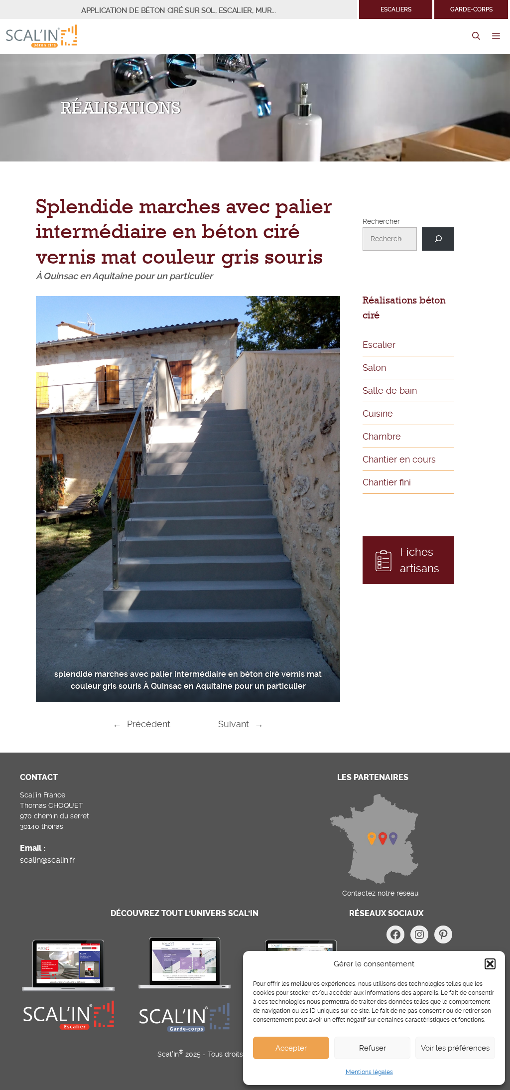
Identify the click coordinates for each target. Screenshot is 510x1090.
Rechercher (381, 221)
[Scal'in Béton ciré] (41, 36)
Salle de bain (390, 390)
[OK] (438, 239)
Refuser (372, 1048)
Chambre (382, 436)
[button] (490, 964)
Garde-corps (471, 9)
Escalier (379, 344)
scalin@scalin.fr (47, 860)
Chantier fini (387, 482)
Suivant (233, 724)
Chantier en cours (399, 459)
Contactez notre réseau (380, 893)
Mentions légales (369, 1072)
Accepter (291, 1048)
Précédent (148, 724)
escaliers (396, 9)
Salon (374, 367)
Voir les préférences (455, 1048)
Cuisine (378, 413)
